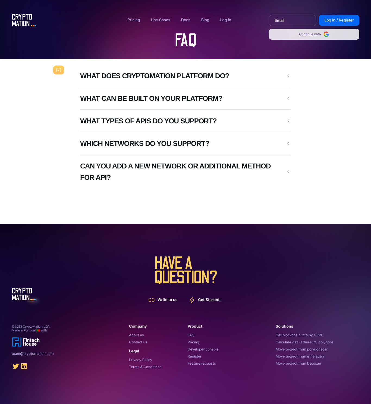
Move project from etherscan (300, 356)
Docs (185, 20)
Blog (205, 20)
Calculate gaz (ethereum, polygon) (304, 342)
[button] (185, 76)
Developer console (203, 349)
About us (136, 335)
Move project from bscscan (298, 363)
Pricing (133, 20)
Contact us (138, 342)
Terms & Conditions (145, 367)
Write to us (167, 299)
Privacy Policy (140, 360)
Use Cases (160, 20)
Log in (225, 20)
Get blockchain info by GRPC (299, 335)
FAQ (191, 335)
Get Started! (209, 299)
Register (195, 356)
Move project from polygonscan (302, 349)
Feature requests (202, 363)
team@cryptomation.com (33, 354)
